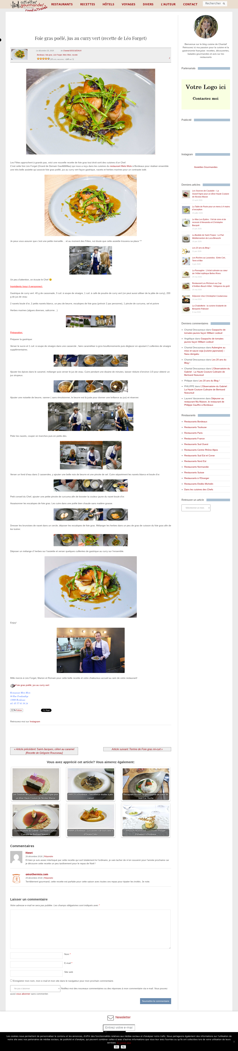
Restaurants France (194, 438)
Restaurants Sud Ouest (196, 444)
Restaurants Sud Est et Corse (199, 455)
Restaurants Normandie (196, 467)
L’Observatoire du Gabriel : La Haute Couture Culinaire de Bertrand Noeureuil (207, 371)
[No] (234, 1041)
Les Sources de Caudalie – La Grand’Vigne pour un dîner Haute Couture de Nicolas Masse (210, 194)
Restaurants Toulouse (195, 427)
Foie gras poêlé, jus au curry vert (32, 685)
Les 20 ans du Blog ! (201, 248)
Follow (19, 710)
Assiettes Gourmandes (205, 167)
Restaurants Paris (193, 433)
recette (75, 55)
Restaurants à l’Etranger (196, 478)
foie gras (48, 55)
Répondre (48, 856)
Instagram (35, 721)
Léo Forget (57, 55)
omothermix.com (37, 874)
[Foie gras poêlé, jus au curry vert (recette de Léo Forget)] (90, 159)
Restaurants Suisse (194, 472)
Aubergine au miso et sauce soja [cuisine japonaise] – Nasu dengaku (204, 350)
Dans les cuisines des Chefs (198, 489)
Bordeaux (41, 55)
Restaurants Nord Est (195, 461)
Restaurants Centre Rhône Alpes (201, 450)
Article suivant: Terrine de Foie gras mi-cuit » (137, 749)
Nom (67, 954)
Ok (116, 1047)
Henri (29, 853)
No (123, 1047)
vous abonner (23, 993)
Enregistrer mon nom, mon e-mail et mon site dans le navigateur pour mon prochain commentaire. (63, 981)
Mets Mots (67, 55)
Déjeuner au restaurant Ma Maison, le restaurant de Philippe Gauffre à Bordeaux (204, 401)
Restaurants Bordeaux (195, 421)
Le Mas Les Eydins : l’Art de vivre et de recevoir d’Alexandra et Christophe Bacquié (209, 222)
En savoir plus (124, 1042)
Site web (68, 972)
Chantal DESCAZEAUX (72, 51)
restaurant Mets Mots (121, 166)
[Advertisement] (91, 26)
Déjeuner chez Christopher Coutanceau (209, 296)
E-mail (68, 963)
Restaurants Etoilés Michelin (198, 483)
